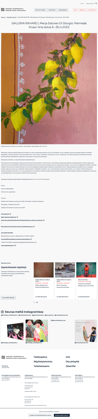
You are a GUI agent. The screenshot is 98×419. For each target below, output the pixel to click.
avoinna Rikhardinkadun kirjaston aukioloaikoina (15, 239)
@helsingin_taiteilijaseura (9, 315)
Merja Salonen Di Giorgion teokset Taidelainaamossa (17, 226)
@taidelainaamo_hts (24, 315)
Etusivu (3, 17)
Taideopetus (52, 10)
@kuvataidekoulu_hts (61, 315)
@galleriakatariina (38, 315)
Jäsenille (82, 10)
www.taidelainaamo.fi (7, 245)
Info (75, 10)
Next (36, 302)
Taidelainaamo (63, 10)
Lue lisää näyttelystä (41, 296)
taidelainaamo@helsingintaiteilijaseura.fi (36, 377)
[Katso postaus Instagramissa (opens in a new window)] (12, 330)
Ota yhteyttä (91, 10)
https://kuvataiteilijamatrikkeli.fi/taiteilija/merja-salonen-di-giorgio (22, 220)
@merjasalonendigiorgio (8, 217)
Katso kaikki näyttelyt (8, 297)
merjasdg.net (5, 214)
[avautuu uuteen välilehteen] (51, 320)
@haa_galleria (49, 315)
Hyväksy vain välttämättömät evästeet (41, 415)
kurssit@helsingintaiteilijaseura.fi (11, 377)
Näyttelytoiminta (40, 10)
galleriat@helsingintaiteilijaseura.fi (61, 377)
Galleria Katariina (83, 280)
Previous (34, 302)
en (83, 3)
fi (80, 3)
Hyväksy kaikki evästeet (62, 415)
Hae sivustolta (90, 3)
